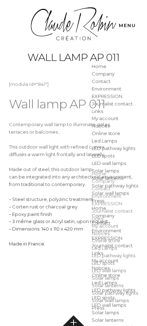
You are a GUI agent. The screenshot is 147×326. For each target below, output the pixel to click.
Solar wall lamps (110, 193)
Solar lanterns (107, 178)
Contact (101, 81)
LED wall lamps (109, 163)
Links (97, 111)
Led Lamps (104, 141)
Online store (106, 133)
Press (98, 200)
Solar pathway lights (115, 185)
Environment (106, 89)
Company (103, 74)
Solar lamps (105, 171)
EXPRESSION (107, 96)
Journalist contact (112, 104)
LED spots (103, 156)
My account (105, 118)
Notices (101, 126)
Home (99, 66)
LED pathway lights (113, 148)
